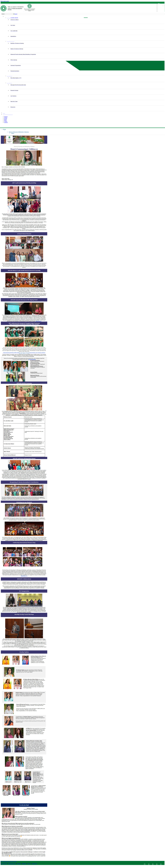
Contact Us (34, 863)
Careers (159, 9)
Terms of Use (4, 863)
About (12, 133)
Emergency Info (12, 863)
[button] (15, 13)
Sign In (29, 863)
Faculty (159, 7)
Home (4, 129)
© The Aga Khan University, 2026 (8, 861)
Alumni (159, 6)
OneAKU (19, 863)
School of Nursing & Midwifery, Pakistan (19, 132)
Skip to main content (5, 1)
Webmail (24, 863)
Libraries (160, 11)
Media (159, 8)
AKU (159, 3)
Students (160, 4)
